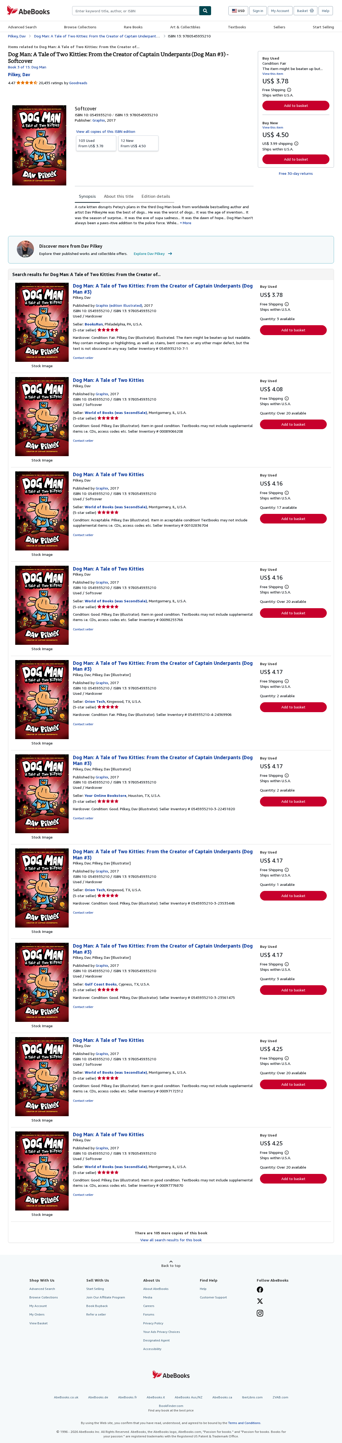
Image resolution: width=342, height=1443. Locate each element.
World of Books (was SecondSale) (116, 412)
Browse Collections (80, 27)
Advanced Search (22, 27)
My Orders (37, 1314)
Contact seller (83, 358)
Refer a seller (96, 1314)
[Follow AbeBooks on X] (260, 1302)
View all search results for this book (171, 1240)
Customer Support (213, 1297)
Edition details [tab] (156, 196)
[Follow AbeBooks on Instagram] (260, 1313)
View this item (272, 74)
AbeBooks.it (156, 1397)
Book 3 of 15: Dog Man (27, 67)
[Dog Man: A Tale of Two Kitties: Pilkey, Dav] (42, 360)
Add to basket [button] (296, 105)
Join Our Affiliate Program (105, 1297)
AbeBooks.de (98, 1397)
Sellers (279, 27)
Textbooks (237, 27)
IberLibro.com (252, 1397)
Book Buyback (97, 1306)
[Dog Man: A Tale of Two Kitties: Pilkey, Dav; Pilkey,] (42, 737)
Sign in (258, 11)
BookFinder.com (171, 1408)
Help (325, 11)
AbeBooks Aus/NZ (189, 1397)
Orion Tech (95, 701)
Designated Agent (156, 1340)
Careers (148, 1306)
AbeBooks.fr (127, 1397)
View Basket (38, 1323)
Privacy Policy (153, 1323)
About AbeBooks (156, 1289)
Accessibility (152, 1349)
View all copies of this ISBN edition (105, 131)
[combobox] (135, 10)
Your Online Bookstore (105, 795)
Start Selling (323, 27)
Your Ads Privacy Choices (161, 1332)
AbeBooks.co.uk (66, 1397)
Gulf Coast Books (101, 984)
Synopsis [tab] (87, 196)
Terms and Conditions (244, 1423)
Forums (148, 1314)
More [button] (187, 222)
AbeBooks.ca (222, 1397)
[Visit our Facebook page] (260, 1290)
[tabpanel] (164, 215)
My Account (280, 11)
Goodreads (78, 82)
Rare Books (133, 27)
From (91, 143)
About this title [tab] (119, 196)
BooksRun (94, 324)
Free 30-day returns (296, 173)
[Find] (205, 10)
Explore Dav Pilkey (149, 253)
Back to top (171, 1265)
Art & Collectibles (185, 27)
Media (147, 1297)
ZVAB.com (280, 1397)
